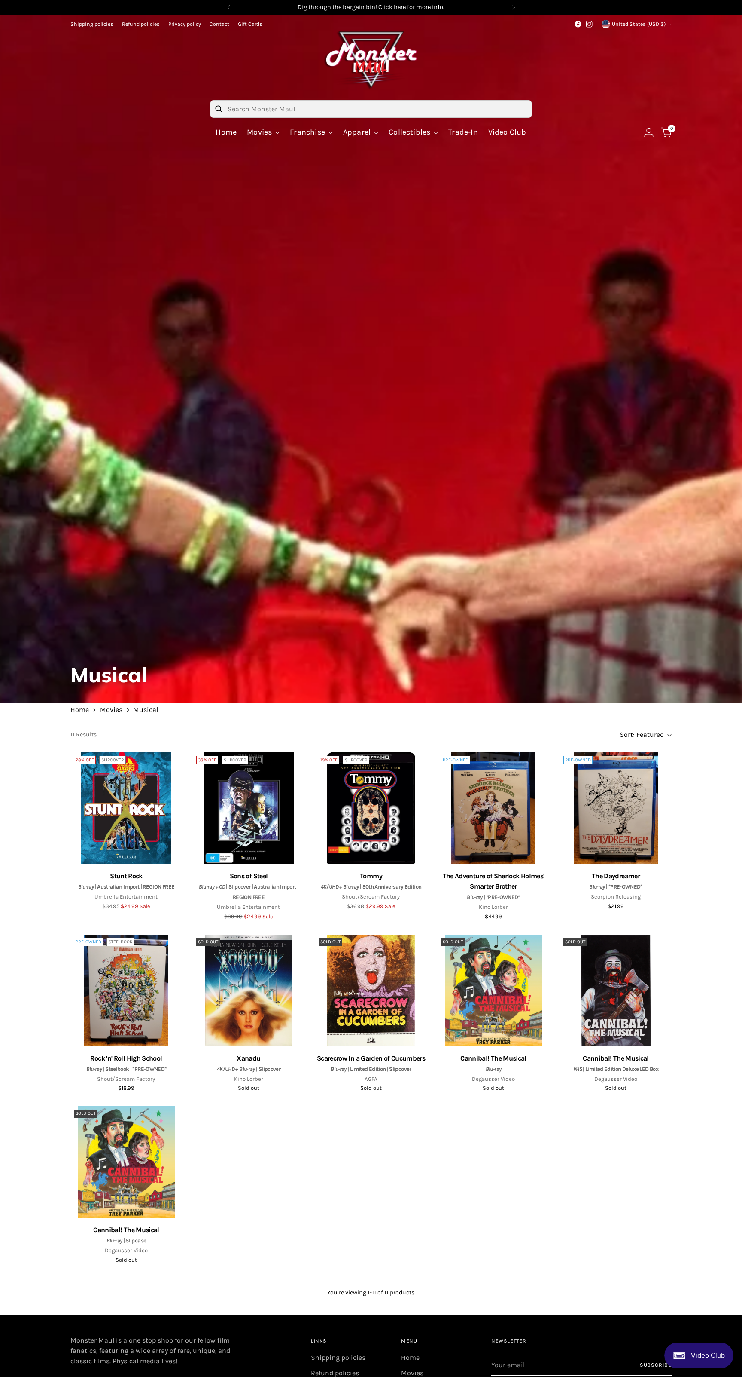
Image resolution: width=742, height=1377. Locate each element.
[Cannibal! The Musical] (493, 990)
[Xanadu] (248, 990)
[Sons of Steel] (248, 808)
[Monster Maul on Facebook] (578, 24)
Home (79, 709)
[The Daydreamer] (616, 808)
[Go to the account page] (648, 132)
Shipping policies (338, 1357)
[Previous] (228, 7)
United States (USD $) (639, 24)
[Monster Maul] (371, 60)
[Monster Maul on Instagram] (589, 24)
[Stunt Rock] (126, 808)
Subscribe (656, 1365)
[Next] (513, 7)
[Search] (218, 108)
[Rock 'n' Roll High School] (126, 990)
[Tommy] (371, 808)
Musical (145, 709)
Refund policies (335, 1373)
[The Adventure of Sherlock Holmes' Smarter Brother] (493, 808)
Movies (111, 709)
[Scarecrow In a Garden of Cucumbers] (371, 990)
